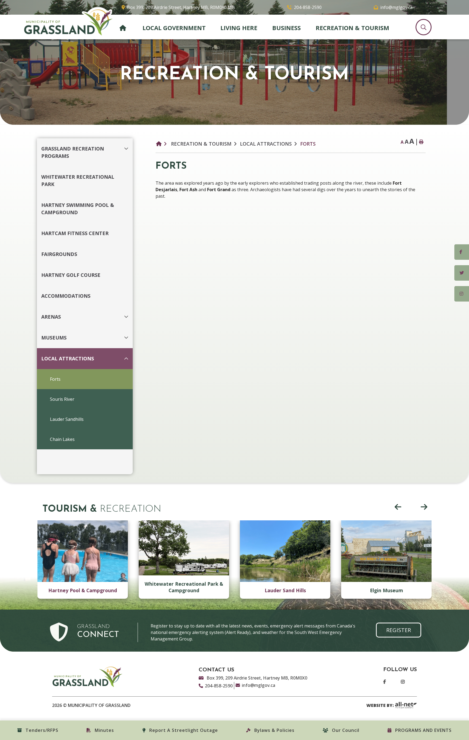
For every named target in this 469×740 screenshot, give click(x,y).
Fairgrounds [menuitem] (59, 254)
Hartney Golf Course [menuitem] (70, 275)
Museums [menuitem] (53, 337)
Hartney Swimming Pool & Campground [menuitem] (77, 209)
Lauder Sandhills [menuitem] (67, 419)
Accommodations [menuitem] (65, 296)
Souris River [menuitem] (62, 399)
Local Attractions (266, 143)
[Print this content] (421, 142)
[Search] (424, 27)
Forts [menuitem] (55, 379)
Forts (308, 143)
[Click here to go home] (162, 143)
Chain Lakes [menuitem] (62, 439)
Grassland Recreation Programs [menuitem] (72, 152)
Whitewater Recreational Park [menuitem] (77, 180)
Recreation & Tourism (201, 143)
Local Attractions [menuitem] (67, 358)
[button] (127, 145)
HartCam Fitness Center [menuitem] (75, 233)
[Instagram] (397, 682)
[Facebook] (385, 682)
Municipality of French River (68, 21)
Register (398, 630)
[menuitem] (123, 26)
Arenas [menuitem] (51, 316)
